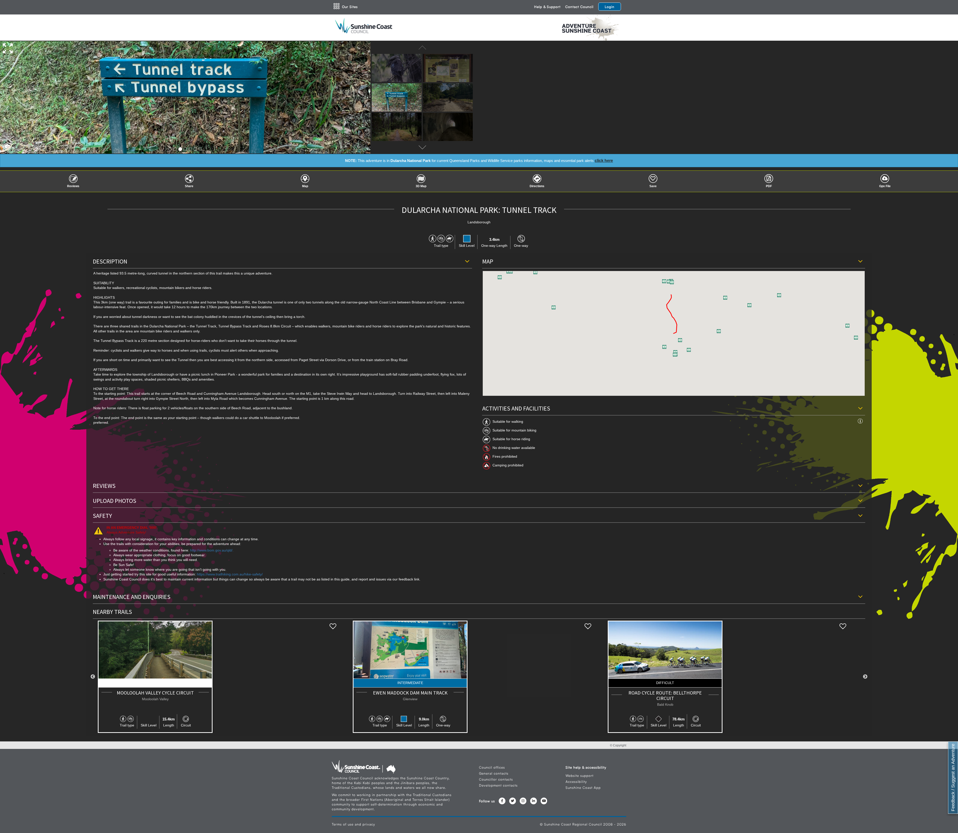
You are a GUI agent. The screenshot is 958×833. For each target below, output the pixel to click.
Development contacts (498, 785)
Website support (580, 775)
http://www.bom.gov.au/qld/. (212, 550)
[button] (500, 277)
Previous (92, 676)
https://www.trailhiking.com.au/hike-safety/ (230, 574)
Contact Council (579, 6)
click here (604, 160)
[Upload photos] (6, 145)
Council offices (492, 767)
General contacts (493, 773)
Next (865, 676)
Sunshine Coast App (583, 787)
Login (609, 6)
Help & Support (547, 6)
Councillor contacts (496, 779)
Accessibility (576, 781)
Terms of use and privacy (353, 824)
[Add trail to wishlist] (333, 626)
